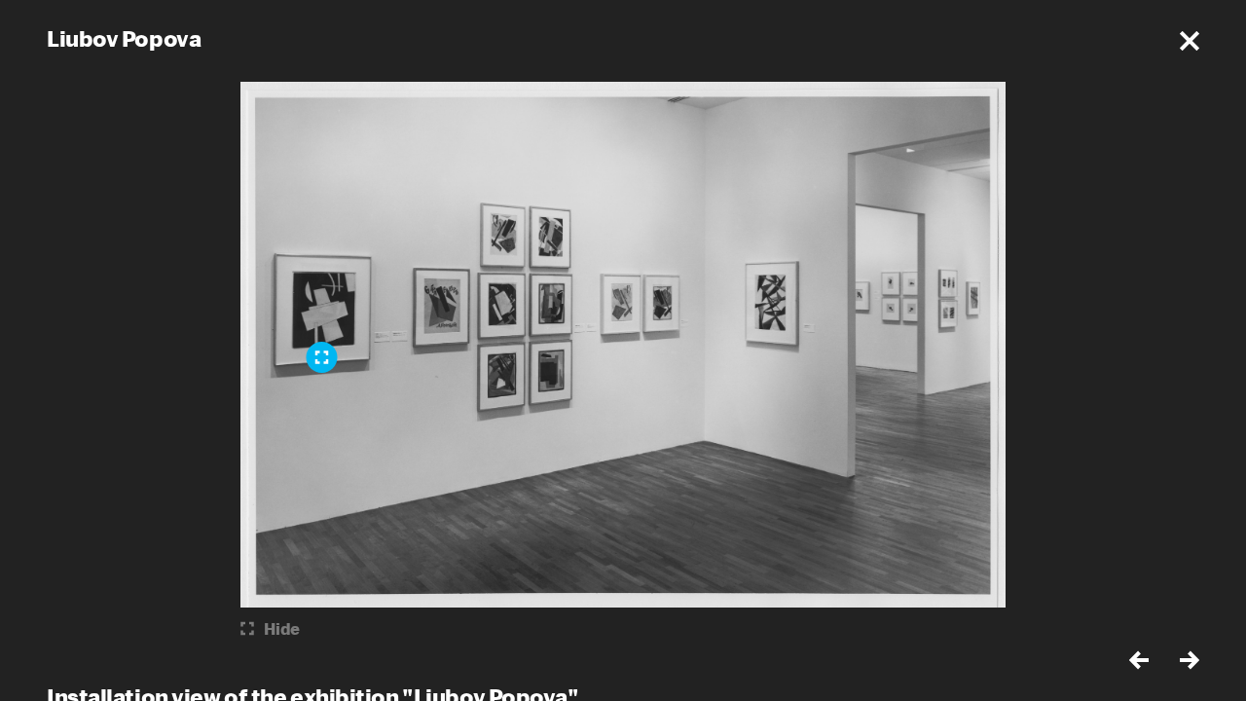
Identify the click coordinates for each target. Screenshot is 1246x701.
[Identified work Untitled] (322, 357)
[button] (1189, 40)
